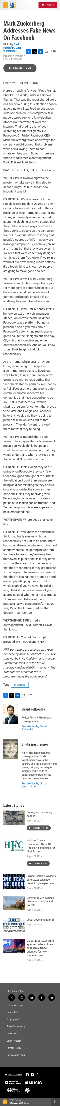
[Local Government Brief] (14, 925)
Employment (13, 1019)
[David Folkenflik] (10, 714)
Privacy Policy (14, 1048)
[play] (5, 1102)
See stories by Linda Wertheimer (34, 785)
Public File (12, 1033)
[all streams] (55, 1102)
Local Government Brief (40, 919)
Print (53, 50)
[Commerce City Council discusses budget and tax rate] (14, 903)
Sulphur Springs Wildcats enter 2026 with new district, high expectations (42, 879)
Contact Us (12, 1012)
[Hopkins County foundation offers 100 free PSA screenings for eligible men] (14, 846)
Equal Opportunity (16, 1026)
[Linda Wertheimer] (10, 749)
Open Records (14, 1041)
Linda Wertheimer (12, 49)
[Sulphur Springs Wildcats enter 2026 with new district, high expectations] (14, 881)
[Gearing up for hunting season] (14, 818)
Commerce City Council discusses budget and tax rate (40, 901)
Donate (49, 4)
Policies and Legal (16, 1055)
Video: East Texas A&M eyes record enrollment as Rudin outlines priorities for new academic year (40, 948)
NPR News (19, 684)
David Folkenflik (11, 46)
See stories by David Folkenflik (34, 727)
